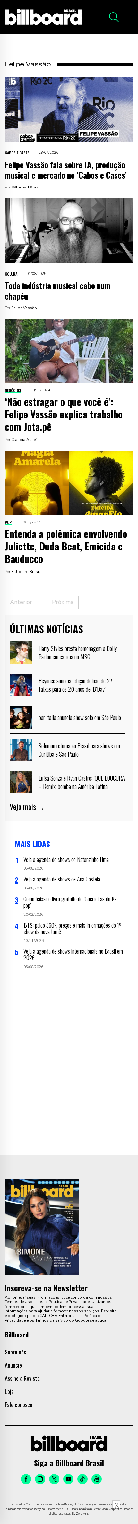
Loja (9, 1391)
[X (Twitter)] (54, 1479)
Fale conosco (18, 1404)
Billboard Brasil (26, 187)
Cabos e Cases (17, 152)
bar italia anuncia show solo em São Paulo (80, 717)
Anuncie (13, 1365)
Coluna (11, 273)
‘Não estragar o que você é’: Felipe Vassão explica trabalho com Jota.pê (64, 414)
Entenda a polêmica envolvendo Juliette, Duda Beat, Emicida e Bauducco (66, 546)
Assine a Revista (22, 1378)
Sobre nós (15, 1352)
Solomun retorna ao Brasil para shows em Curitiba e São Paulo (79, 749)
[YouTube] (68, 1479)
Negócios (13, 390)
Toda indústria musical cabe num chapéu (57, 290)
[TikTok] (82, 1479)
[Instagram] (40, 1479)
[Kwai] (96, 1479)
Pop (8, 522)
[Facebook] (26, 1479)
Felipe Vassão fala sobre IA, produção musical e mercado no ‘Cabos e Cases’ (66, 170)
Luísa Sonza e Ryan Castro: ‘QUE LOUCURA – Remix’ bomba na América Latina (82, 782)
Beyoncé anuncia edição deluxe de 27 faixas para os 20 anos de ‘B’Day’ (75, 684)
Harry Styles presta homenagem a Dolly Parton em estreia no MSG (78, 652)
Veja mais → (27, 806)
